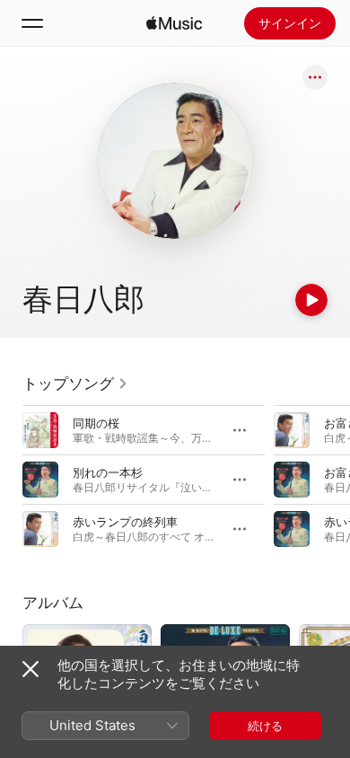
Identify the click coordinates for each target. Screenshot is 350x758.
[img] (174, 23)
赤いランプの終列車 (125, 522)
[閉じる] (30, 669)
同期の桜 (96, 423)
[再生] (311, 300)
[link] (75, 383)
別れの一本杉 (108, 472)
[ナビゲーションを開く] (32, 23)
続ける (265, 725)
